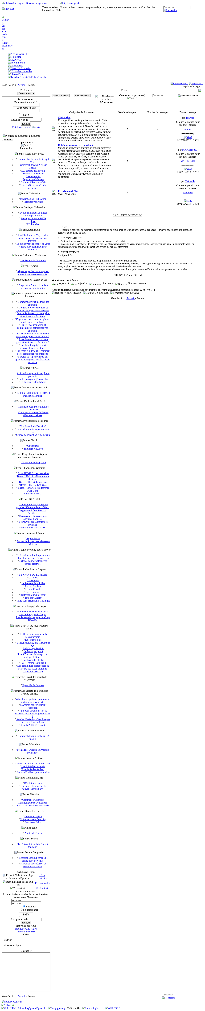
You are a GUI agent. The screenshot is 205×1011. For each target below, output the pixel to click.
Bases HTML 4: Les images (33, 482)
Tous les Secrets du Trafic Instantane (33, 186)
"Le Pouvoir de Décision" (33, 426)
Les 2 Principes (33, 592)
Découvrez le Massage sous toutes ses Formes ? (33, 517)
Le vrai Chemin (33, 589)
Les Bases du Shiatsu (33, 660)
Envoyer (26, 124)
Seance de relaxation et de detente (33, 435)
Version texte (42, 888)
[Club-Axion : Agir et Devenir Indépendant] (24, 3)
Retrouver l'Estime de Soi (33, 527)
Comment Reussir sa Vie (33, 182)
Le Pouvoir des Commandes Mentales (33, 523)
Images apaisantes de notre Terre (33, 763)
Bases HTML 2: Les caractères (33, 473)
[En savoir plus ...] (92, 1008)
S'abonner (31, 906)
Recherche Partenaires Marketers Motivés (33, 543)
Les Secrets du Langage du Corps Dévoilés (33, 619)
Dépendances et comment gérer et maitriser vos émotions (33, 320)
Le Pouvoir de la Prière (33, 583)
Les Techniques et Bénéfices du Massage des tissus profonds (33, 667)
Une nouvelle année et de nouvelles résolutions (33, 787)
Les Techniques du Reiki (33, 662)
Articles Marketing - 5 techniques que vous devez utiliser (33, 721)
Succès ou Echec (33, 822)
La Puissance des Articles (33, 382)
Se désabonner (30, 909)
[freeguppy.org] (57, 1008)
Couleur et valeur (33, 816)
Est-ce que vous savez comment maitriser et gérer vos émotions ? (32, 335)
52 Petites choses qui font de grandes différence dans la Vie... (32, 506)
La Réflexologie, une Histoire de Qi (33, 644)
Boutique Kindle (33, 215)
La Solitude (33, 580)
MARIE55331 (187, 161)
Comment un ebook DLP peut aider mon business (33, 414)
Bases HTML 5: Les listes (33, 485)
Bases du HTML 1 (33, 493)
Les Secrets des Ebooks (33, 170)
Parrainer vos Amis (33, 201)
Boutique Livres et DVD (33, 218)
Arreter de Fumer (33, 833)
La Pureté (33, 577)
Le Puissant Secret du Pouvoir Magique (33, 845)
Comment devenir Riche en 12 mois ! (33, 737)
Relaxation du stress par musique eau (33, 430)
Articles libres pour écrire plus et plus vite (33, 375)
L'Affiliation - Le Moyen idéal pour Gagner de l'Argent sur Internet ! (33, 238)
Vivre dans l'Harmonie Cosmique (33, 600)
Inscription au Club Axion (33, 199)
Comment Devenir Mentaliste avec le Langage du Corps (33, 613)
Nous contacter (42, 877)
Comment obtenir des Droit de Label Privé (33, 408)
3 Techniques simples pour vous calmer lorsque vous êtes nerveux (32, 556)
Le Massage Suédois (33, 648)
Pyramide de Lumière (33, 685)
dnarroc (188, 129)
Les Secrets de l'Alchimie (33, 260)
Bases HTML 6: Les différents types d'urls (33, 489)
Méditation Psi (33, 176)
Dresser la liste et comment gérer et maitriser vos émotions (33, 315)
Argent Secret (33, 538)
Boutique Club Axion (26, 928)
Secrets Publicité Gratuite (33, 725)
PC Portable (33, 224)
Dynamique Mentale (33, 179)
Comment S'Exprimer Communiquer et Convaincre (32, 801)
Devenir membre (26, 93)
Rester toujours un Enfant (33, 595)
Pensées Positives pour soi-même (33, 772)
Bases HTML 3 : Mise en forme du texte (33, 477)
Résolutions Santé (33, 783)
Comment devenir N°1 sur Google (33, 166)
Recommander (42, 883)
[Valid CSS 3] (112, 1008)
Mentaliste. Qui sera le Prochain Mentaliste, (33, 751)
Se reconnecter (82, 95)
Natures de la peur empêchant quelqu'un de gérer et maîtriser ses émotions (33, 359)
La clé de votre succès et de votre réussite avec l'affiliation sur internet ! (33, 246)
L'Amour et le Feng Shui (33, 462)
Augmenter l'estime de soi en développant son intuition (33, 286)
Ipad (33, 221)
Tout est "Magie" (33, 597)
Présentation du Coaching (33, 819)
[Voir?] (188, 137)
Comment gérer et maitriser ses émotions (33, 303)
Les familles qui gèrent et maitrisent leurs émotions (33, 346)
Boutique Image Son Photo (33, 212)
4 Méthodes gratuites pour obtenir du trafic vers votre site (33, 700)
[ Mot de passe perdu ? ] (26, 127)
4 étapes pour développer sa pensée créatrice (33, 562)
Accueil (21, 85)
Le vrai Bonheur (33, 586)
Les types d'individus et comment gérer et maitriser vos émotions (33, 352)
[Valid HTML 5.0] (23, 1008)
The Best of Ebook (33, 448)
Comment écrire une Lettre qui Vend (33, 160)
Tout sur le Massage (33, 671)
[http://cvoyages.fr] (70, 3)
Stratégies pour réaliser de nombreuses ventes (33, 865)
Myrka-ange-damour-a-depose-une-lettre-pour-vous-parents (33, 273)
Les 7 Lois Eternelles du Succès (33, 805)
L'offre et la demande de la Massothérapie (33, 635)
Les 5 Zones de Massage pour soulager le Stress (33, 655)
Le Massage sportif (33, 651)
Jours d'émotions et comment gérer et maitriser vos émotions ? (32, 341)
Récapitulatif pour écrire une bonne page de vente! (33, 859)
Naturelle (188, 192)
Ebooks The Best (26, 931)
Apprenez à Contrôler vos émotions (33, 511)
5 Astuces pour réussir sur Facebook (33, 706)
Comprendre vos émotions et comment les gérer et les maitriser (32, 309)
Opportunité (33, 445)
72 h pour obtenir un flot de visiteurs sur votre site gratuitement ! (32, 713)
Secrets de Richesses (33, 173)
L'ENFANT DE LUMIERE (33, 574)
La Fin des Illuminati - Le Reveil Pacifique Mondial (33, 394)
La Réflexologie (33, 639)
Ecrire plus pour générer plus (33, 379)
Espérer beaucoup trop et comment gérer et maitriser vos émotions (32, 328)
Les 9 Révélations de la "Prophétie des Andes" (33, 768)
